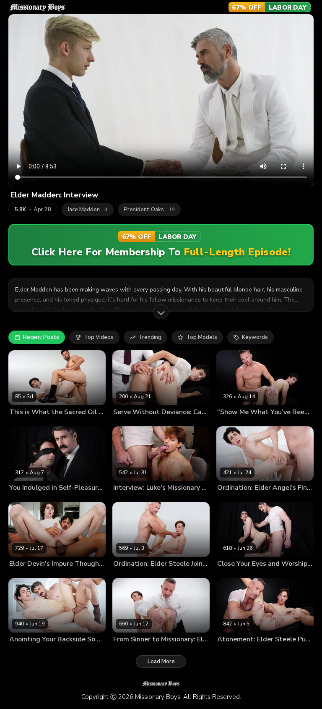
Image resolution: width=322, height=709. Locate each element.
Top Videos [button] (99, 337)
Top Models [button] (201, 337)
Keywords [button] (255, 337)
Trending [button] (149, 337)
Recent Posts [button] (41, 337)
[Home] (37, 7)
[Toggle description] (161, 311)
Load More (161, 661)
